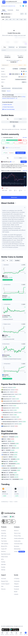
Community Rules (18, 543)
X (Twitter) (16, 578)
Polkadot (4, 90)
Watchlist (3, 564)
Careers (16, 551)
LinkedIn (16, 594)
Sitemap (3, 569)
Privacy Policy (17, 535)
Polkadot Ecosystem (6, 88)
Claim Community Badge (9, 109)
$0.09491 (8, 450)
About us (16, 530)
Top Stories (4, 541)
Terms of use (17, 533)
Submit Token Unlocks (9, 106)
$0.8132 (9, 465)
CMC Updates (4, 543)
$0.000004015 (11, 463)
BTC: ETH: (10, 6)
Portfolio (3, 562)
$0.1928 (10, 472)
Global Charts (4, 556)
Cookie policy (17, 541)
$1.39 (8, 441)
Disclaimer (16, 546)
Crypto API (4, 548)
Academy (3, 530)
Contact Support (5, 583)
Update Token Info (8, 104)
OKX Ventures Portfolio (17, 88)
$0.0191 (10, 477)
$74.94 (11, 448)
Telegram (16, 583)
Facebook (16, 589)
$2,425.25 (11, 443)
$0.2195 (10, 452)
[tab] (17, 47)
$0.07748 (10, 474)
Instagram (16, 586)
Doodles (3, 567)
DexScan (3, 551)
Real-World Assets (5, 554)
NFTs (2, 559)
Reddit (15, 591)
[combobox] (14, 50)
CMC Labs (3, 535)
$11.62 (10, 454)
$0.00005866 (13, 479)
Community (17, 581)
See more (25, 137)
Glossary (3, 589)
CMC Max (3, 538)
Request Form (4, 581)
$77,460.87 (10, 436)
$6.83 (8, 439)
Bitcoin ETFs (4, 546)
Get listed (3, 578)
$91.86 (9, 445)
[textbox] (16, 149)
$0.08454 (11, 459)
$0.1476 (10, 461)
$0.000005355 (12, 468)
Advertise (3, 533)
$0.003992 (11, 470)
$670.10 (10, 456)
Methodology (17, 548)
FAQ (2, 586)
